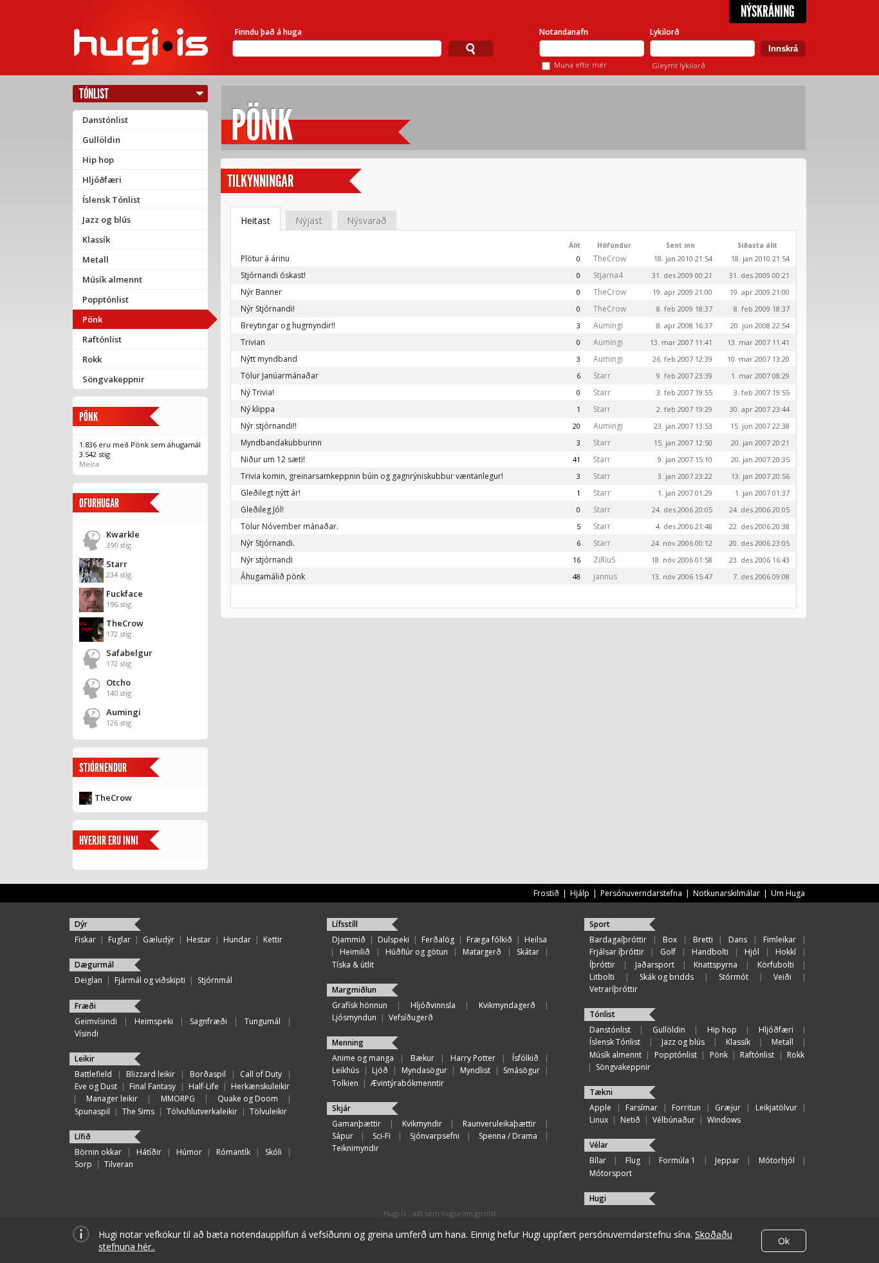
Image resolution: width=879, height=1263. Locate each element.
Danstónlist (105, 120)
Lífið (83, 1136)
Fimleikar (779, 939)
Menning (348, 1042)
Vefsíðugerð (411, 1017)
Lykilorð (665, 31)
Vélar (598, 1144)
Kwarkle (123, 534)
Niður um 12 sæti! (273, 459)
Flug (632, 1160)
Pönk (92, 319)
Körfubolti (775, 964)
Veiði (782, 976)
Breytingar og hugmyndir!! (288, 325)
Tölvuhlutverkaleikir (202, 1111)
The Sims (138, 1111)
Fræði (85, 1005)
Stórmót (733, 976)
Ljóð (380, 1070)
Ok (784, 1241)
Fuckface (124, 593)
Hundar (237, 939)
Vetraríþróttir (613, 989)
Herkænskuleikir (260, 1086)
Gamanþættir (356, 1123)
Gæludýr (158, 939)
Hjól (752, 951)
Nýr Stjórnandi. (268, 543)
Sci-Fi (382, 1135)
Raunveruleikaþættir (499, 1123)
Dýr (81, 924)
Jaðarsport (654, 964)
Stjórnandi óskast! (273, 275)
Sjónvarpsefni (434, 1135)
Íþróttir (602, 964)
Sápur (342, 1135)
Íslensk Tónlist (111, 199)
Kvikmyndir (422, 1123)
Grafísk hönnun (359, 1005)
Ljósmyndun (354, 1017)
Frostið (546, 893)
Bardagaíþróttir (618, 939)
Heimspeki (153, 1021)
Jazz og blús (106, 219)
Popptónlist (105, 299)
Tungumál (263, 1021)
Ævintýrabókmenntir (407, 1083)
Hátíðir (149, 1151)
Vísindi (86, 1033)
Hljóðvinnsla (433, 1005)
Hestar (199, 939)
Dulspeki (393, 939)
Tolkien (345, 1083)
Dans (737, 939)
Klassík (96, 239)
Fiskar (85, 939)
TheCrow (124, 623)
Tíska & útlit (353, 964)
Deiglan (88, 980)
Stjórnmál (215, 980)
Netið (630, 1119)
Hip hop (98, 159)
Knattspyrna (715, 964)
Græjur (728, 1107)
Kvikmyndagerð (507, 1005)
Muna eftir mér (580, 65)
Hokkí (785, 951)
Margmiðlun (354, 989)
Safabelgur (129, 653)
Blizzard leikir (150, 1074)
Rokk (92, 359)
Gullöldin (101, 139)
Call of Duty (261, 1074)
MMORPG (178, 1098)
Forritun (686, 1107)
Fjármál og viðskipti (150, 980)
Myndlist (475, 1070)
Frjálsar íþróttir (616, 951)
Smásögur (521, 1070)
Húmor (189, 1151)
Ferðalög (437, 939)
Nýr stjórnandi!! (269, 425)
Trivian (253, 342)
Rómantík (233, 1151)
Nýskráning (768, 12)
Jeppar (727, 1160)
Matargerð (482, 951)
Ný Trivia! (257, 392)
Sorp (83, 1164)
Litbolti (602, 976)
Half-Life (204, 1086)
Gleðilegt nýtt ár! (271, 492)
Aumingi (123, 712)
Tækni (601, 1092)
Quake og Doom (247, 1098)
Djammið (348, 939)
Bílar (597, 1160)
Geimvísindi (96, 1021)
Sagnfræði (208, 1021)
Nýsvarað (367, 220)
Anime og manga (363, 1057)
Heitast (255, 220)
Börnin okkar (98, 1151)
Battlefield (93, 1074)
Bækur (422, 1057)
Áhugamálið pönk (273, 576)
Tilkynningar (260, 181)
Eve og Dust (96, 1086)
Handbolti (710, 951)
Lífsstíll (345, 924)
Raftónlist (102, 339)
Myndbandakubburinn (281, 442)
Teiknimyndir (355, 1148)
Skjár (341, 1108)
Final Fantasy (152, 1086)
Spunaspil (92, 1111)
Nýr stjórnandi (267, 559)
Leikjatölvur (776, 1107)
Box (670, 939)
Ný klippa (258, 409)
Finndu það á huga (268, 31)
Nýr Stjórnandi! (268, 308)
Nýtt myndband (269, 358)
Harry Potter (472, 1057)
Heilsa (535, 939)
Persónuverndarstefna (641, 893)
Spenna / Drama (508, 1135)
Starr (116, 564)
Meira (89, 464)
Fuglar (119, 939)
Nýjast (308, 220)
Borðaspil (208, 1074)
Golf (668, 951)
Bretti (703, 939)
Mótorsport (610, 1173)
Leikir (85, 1058)
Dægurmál (94, 964)
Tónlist (94, 94)
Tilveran (118, 1164)
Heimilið (355, 951)
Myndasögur (424, 1070)
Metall (95, 259)
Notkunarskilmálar (726, 893)
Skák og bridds (667, 976)
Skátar (528, 951)
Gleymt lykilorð (678, 65)
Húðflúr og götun (416, 951)
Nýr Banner (261, 291)
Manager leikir (112, 1098)
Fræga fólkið (489, 939)
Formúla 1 (677, 1160)
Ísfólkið (525, 1057)
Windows (724, 1119)
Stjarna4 (608, 275)
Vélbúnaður (673, 1119)
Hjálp (579, 893)
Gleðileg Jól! (262, 509)
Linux (598, 1119)
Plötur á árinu (265, 258)
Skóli (273, 1151)
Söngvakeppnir (113, 379)
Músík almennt (112, 279)
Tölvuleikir (268, 1111)
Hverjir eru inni (108, 840)
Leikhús (345, 1070)
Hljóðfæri (102, 179)
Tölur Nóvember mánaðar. (289, 526)
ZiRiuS (604, 559)
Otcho (118, 682)
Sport (599, 924)
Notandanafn (563, 31)
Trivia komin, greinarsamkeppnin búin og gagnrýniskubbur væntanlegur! (372, 476)
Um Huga (788, 893)
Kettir (272, 939)
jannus (605, 576)
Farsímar (641, 1107)
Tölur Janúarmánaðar (280, 375)
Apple (600, 1107)
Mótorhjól (777, 1160)
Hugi (597, 1198)
